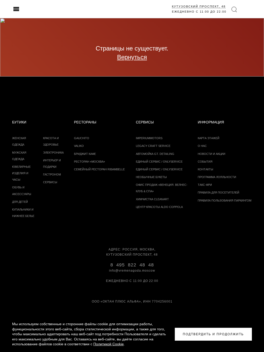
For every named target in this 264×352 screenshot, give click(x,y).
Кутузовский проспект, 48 (199, 6)
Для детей (20, 201)
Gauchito (81, 138)
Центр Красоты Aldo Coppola (159, 206)
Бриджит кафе (85, 153)
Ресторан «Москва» (89, 161)
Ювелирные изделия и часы (21, 173)
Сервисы (50, 182)
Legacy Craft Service (153, 145)
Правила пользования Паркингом (224, 200)
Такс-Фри (205, 184)
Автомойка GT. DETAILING (155, 153)
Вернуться (132, 57)
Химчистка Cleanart (152, 199)
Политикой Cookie (108, 344)
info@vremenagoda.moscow (132, 270)
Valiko (79, 145)
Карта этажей (208, 138)
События (205, 161)
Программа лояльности (217, 177)
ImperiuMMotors (149, 138)
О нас (202, 145)
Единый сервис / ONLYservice (159, 161)
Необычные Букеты (151, 177)
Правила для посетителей (218, 192)
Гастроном (52, 174)
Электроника (53, 152)
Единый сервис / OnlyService (159, 169)
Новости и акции (211, 153)
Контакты (205, 169)
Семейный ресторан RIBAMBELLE (99, 169)
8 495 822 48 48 (132, 264)
